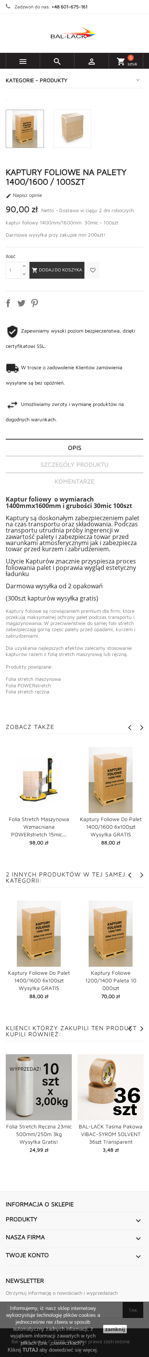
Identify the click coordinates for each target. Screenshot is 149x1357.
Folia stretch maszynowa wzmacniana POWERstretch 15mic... (39, 827)
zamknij (115, 1329)
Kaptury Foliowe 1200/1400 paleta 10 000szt (110, 980)
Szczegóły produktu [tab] (74, 464)
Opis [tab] (74, 447)
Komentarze (74, 481)
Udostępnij (9, 304)
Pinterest (36, 304)
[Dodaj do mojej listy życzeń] (91, 270)
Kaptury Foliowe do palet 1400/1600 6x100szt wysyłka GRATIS (111, 827)
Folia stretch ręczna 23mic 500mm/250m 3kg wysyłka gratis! (39, 1134)
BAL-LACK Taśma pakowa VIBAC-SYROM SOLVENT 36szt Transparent (111, 1134)
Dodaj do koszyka (57, 270)
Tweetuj (23, 304)
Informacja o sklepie (40, 1204)
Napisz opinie (24, 195)
